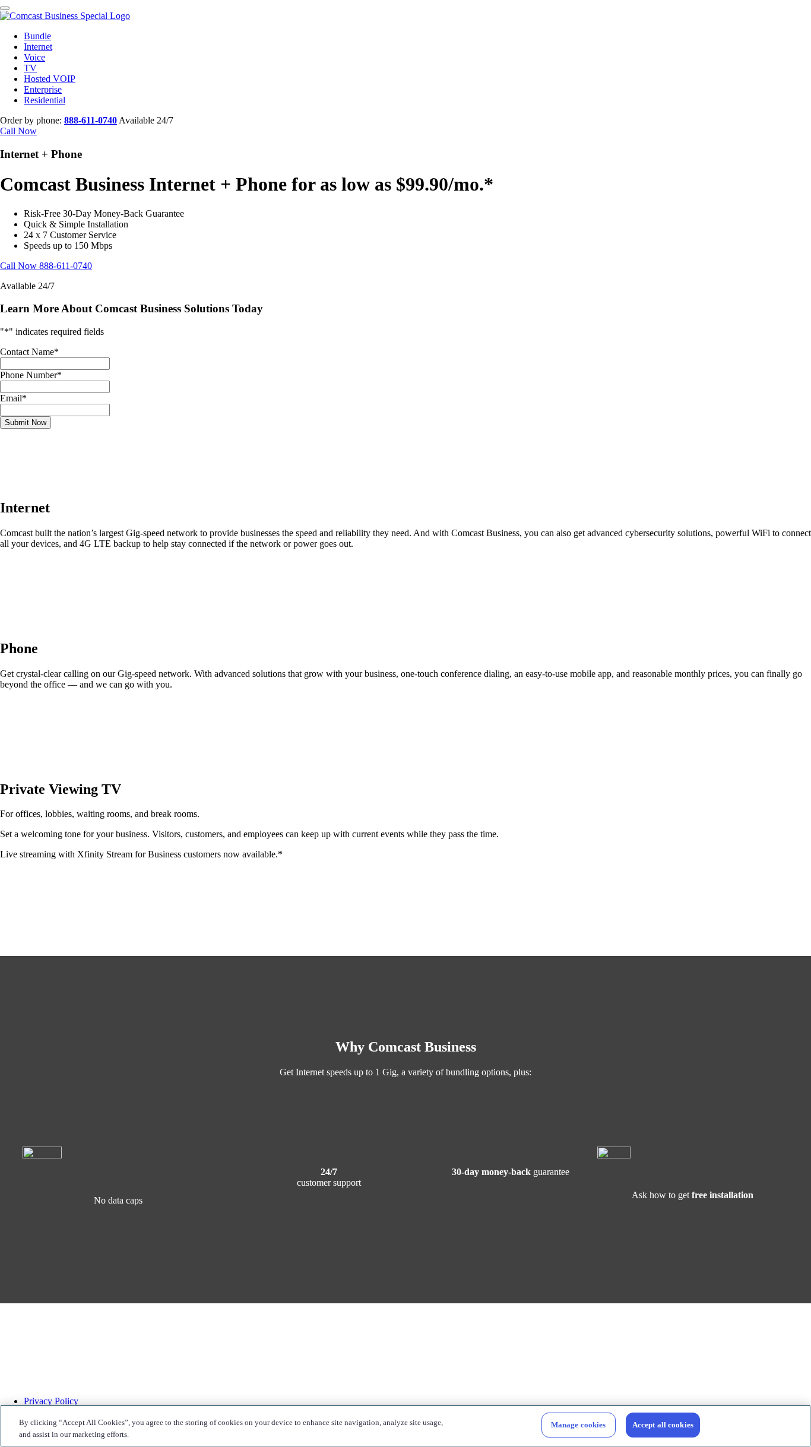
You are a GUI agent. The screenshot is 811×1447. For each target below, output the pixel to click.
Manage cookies (578, 1424)
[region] (405, 1426)
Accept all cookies (662, 1424)
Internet (38, 47)
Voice (34, 57)
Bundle (37, 36)
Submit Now (25, 422)
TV (30, 68)
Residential (44, 100)
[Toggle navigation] (4, 8)
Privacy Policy (51, 1401)
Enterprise (43, 89)
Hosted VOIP (49, 79)
